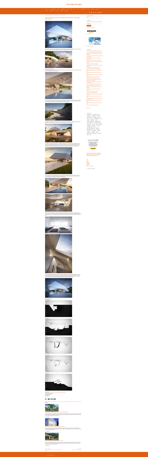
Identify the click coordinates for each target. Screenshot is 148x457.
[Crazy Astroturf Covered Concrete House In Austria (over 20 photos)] (52, 407)
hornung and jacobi (62, 401)
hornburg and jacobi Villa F (56, 401)
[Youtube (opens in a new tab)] (100, 12)
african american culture (95, 114)
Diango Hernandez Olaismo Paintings (91, 92)
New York (98, 129)
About (87, 165)
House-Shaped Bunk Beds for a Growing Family (93, 85)
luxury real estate (89, 126)
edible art (91, 122)
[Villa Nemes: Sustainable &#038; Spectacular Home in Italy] (52, 436)
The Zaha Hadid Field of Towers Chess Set (92, 91)
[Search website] (102, 12)
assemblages (95, 117)
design (88, 122)
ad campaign (88, 114)
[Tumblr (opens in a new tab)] (98, 12)
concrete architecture (90, 121)
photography (88, 164)
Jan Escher (64, 392)
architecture (88, 163)
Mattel (95, 126)
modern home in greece (72, 401)
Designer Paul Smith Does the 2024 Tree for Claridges (93, 60)
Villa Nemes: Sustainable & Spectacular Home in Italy (54, 440)
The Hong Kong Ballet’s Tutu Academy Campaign (93, 68)
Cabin (101, 118)
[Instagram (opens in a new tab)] (96, 12)
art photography (89, 117)
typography (99, 133)
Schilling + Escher (77, 401)
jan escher (67, 401)
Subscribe (88, 25)
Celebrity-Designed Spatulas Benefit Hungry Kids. (93, 67)
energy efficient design (50, 401)
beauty (88, 118)
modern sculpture (89, 129)
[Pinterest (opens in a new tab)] (94, 12)
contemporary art (97, 121)
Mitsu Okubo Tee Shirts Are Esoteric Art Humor (93, 78)
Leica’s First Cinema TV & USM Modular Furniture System (94, 52)
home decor (88, 162)
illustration (88, 125)
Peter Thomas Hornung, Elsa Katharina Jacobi (55, 392)
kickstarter (93, 125)
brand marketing (96, 118)
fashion (87, 161)
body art (91, 118)
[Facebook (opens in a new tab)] (92, 12)
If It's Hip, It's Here (74, 4)
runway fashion (89, 133)
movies (94, 129)
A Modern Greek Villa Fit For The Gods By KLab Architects (55, 426)
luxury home (98, 125)
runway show (94, 133)
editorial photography (97, 122)
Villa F (80, 401)
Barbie (99, 117)
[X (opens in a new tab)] (89, 12)
